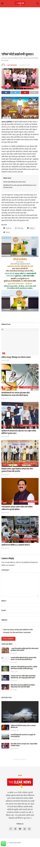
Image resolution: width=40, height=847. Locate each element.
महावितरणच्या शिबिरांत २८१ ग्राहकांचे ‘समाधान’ (15, 545)
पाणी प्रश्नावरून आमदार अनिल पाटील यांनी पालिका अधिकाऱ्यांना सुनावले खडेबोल (17, 508)
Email (4, 610)
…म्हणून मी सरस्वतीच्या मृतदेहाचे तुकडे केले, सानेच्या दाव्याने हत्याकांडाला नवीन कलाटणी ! (24, 649)
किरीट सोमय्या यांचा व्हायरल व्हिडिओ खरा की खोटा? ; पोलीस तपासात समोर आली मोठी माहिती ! (23, 686)
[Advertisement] (20, 29)
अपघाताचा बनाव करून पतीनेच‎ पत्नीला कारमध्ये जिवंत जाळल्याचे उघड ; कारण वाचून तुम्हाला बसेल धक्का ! (23, 677)
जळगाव (4, 427)
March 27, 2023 (15, 671)
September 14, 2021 (16, 739)
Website (4, 620)
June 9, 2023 (14, 653)
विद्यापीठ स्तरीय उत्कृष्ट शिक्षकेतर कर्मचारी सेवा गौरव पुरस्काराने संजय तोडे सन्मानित (17, 470)
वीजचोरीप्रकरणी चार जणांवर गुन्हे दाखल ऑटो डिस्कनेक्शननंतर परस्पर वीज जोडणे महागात (19, 186)
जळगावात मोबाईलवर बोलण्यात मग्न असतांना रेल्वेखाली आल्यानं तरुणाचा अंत (20, 716)
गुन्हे (3, 353)
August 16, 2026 (15, 730)
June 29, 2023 (14, 680)
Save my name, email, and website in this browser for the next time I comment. (18, 631)
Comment (5, 570)
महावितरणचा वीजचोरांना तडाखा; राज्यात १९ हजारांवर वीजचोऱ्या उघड (23, 726)
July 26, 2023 (14, 690)
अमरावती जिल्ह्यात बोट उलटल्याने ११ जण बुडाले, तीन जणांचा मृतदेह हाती (23, 736)
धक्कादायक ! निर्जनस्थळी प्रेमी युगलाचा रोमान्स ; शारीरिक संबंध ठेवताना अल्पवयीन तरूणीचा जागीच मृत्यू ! (24, 668)
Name (4, 600)
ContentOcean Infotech (15, 843)
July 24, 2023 (14, 662)
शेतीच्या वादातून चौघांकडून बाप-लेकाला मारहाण (14, 182)
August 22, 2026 (5, 398)
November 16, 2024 (24, 65)
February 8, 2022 (15, 748)
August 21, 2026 (5, 548)
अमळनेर (4, 503)
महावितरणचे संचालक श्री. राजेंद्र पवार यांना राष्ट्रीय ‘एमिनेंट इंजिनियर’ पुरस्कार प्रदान (18, 432)
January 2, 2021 (7, 720)
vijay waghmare (12, 65)
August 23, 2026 (5, 360)
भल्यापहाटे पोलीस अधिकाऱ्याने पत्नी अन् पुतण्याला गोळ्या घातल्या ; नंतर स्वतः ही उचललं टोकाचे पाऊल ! (23, 659)
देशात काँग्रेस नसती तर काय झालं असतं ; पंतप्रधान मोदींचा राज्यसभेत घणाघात (24, 745)
